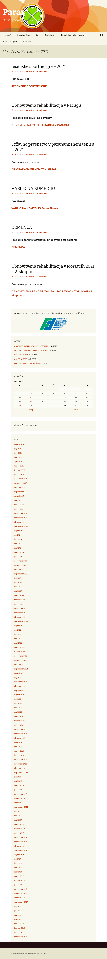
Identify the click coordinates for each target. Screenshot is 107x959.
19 (31, 401)
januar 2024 (19, 556)
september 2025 (21, 491)
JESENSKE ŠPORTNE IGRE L (30, 86)
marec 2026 (19, 466)
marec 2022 (19, 647)
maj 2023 (17, 586)
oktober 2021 (19, 664)
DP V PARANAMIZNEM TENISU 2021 (34, 169)
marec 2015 (19, 923)
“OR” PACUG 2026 (21, 354)
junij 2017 (18, 811)
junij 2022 (18, 634)
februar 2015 (19, 928)
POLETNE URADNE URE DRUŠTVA (27, 363)
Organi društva (23, 35)
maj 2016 (17, 867)
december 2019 (20, 729)
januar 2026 (19, 474)
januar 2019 (19, 755)
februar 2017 (19, 828)
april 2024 (18, 548)
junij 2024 (18, 539)
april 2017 (18, 820)
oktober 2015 (19, 897)
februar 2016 (19, 880)
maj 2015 (17, 915)
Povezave (27, 41)
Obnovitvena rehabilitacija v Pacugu (46, 105)
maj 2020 (17, 707)
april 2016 (18, 872)
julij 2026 (17, 448)
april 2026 (18, 461)
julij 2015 (17, 906)
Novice (31, 71)
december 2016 (20, 837)
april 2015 (18, 919)
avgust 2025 (19, 496)
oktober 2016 (19, 846)
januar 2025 (19, 509)
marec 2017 (19, 824)
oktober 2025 (19, 487)
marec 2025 (19, 504)
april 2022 (18, 643)
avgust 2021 (19, 673)
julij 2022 (17, 630)
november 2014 (20, 936)
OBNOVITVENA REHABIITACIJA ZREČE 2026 (31, 346)
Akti (37, 35)
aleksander (43, 71)
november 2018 (20, 764)
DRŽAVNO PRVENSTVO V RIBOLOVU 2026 (30, 350)
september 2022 (21, 621)
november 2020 (20, 681)
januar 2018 (19, 789)
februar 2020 (19, 720)
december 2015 (20, 889)
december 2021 (20, 656)
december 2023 (20, 561)
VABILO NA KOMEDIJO (33, 188)
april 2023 (18, 591)
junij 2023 (18, 582)
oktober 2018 (19, 768)
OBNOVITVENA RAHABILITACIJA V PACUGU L (41, 125)
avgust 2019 (19, 742)
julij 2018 (17, 777)
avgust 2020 (19, 694)
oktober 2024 (19, 522)
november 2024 (20, 517)
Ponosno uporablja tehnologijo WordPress (29, 953)
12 (31, 397)
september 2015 (21, 902)
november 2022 (20, 612)
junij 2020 (18, 703)
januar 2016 (19, 884)
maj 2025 (17, 500)
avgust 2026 (19, 444)
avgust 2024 (19, 530)
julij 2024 (17, 535)
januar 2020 (19, 725)
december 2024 (20, 513)
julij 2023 (17, 578)
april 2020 (18, 712)
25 (20, 405)
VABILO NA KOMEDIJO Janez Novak (34, 208)
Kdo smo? (7, 35)
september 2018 (21, 772)
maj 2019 (17, 746)
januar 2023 (19, 604)
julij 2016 (17, 859)
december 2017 (20, 794)
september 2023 (21, 574)
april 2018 (18, 781)
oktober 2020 (19, 686)
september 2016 (21, 850)
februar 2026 (19, 470)
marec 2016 (19, 876)
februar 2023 (19, 599)
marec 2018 (19, 785)
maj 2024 (17, 543)
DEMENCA (21, 227)
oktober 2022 (19, 617)
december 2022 (20, 608)
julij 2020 (17, 699)
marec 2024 (19, 552)
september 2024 (21, 526)
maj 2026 (17, 457)
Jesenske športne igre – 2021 (38, 66)
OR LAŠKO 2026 (20, 359)
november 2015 (20, 893)
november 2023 (20, 565)
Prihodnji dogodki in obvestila (74, 35)
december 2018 (20, 759)
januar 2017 (19, 833)
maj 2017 (17, 815)
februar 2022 (19, 651)
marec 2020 (19, 716)
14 (53, 397)
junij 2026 (18, 453)
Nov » (76, 409)
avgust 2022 (19, 625)
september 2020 (21, 690)
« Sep (31, 409)
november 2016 (20, 841)
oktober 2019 (19, 738)
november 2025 (20, 483)
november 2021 (20, 660)
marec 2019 (19, 751)
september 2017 (21, 807)
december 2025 (20, 478)
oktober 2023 (19, 569)
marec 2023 (19, 595)
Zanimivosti (50, 35)
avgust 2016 (19, 854)
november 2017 (20, 798)
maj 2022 (17, 638)
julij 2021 (17, 677)
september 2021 (21, 669)
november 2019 (20, 733)
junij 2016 (18, 863)
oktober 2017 (19, 802)
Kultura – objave (10, 41)
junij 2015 (18, 910)
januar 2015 (19, 932)
